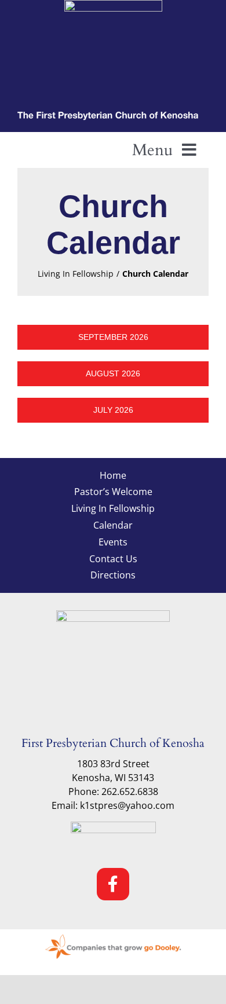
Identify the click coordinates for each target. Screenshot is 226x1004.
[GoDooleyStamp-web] (113, 934)
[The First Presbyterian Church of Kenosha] (113, 114)
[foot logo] (113, 615)
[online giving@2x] (113, 826)
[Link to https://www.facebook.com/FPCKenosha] (113, 884)
